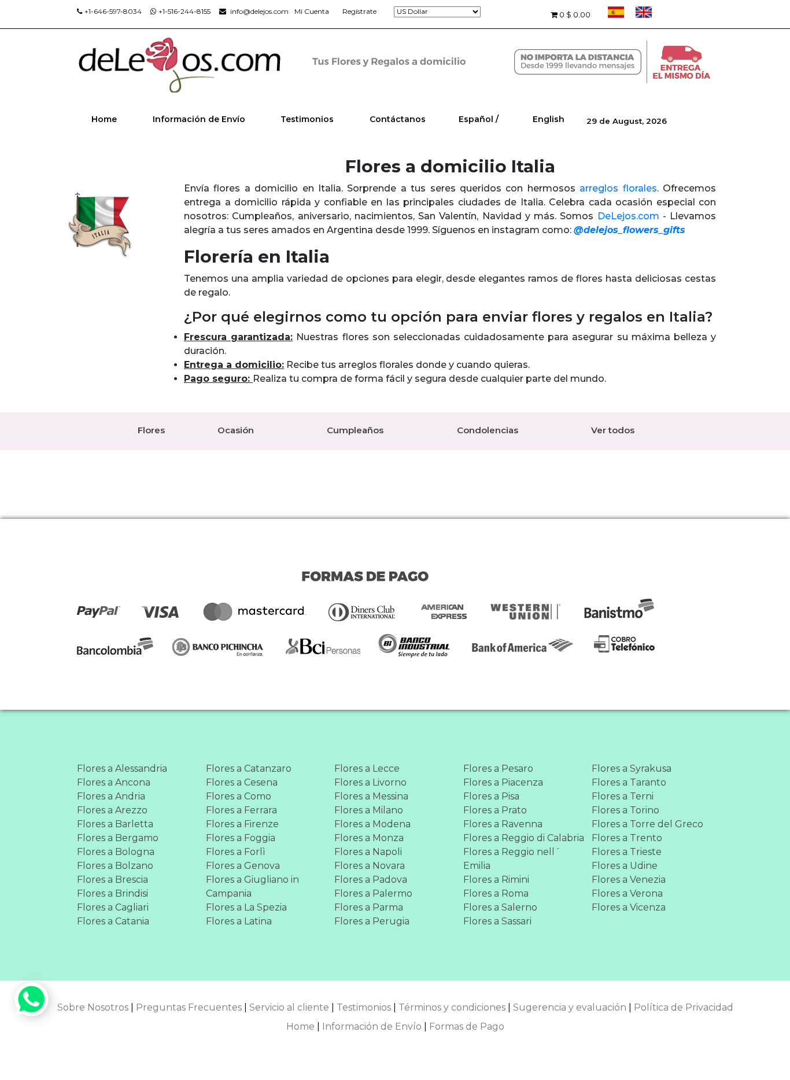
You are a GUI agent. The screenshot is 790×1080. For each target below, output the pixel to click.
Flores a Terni (623, 796)
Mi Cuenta (311, 11)
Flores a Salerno (500, 907)
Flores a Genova (243, 865)
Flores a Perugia (371, 921)
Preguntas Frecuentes (189, 1007)
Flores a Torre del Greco (647, 824)
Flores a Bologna (115, 851)
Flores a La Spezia (246, 907)
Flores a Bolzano (115, 865)
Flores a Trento (627, 837)
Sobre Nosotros (92, 1007)
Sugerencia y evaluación (569, 1007)
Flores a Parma (368, 907)
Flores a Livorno (370, 782)
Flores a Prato (495, 810)
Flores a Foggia (240, 837)
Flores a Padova (370, 879)
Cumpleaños (355, 430)
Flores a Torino (625, 810)
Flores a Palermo (373, 893)
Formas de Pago (466, 1026)
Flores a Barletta (115, 824)
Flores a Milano (368, 810)
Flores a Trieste (627, 851)
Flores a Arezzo (112, 810)
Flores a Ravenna (502, 824)
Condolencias (487, 430)
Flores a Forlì (235, 851)
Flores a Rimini (496, 879)
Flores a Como (238, 796)
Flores (151, 430)
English (548, 119)
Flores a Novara (369, 865)
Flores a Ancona (113, 782)
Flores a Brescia (112, 879)
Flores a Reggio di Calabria (523, 837)
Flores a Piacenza (503, 782)
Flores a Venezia (629, 879)
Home (104, 119)
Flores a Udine (625, 865)
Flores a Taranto (629, 782)
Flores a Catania (113, 921)
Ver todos (612, 430)
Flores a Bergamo (117, 837)
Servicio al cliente (289, 1007)
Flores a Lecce (367, 768)
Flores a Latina (239, 921)
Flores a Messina (371, 796)
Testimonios (307, 119)
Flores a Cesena (242, 782)
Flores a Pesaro (498, 768)
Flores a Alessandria (122, 768)
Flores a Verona (627, 893)
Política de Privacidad (683, 1007)
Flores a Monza (369, 837)
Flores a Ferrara (241, 810)
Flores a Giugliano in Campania (252, 886)
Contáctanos (398, 119)
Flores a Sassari (497, 921)
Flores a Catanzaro (248, 768)
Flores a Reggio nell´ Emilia (511, 858)
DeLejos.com (628, 216)
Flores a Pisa (491, 796)
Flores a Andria (111, 796)
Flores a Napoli (368, 851)
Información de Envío (199, 119)
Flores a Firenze (242, 824)
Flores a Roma (496, 893)
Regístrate (359, 11)
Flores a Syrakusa (631, 768)
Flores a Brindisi (112, 893)
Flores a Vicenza (629, 907)
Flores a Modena (372, 824)
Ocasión (235, 430)
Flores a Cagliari (113, 907)
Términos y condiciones (451, 1007)
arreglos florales (617, 188)
